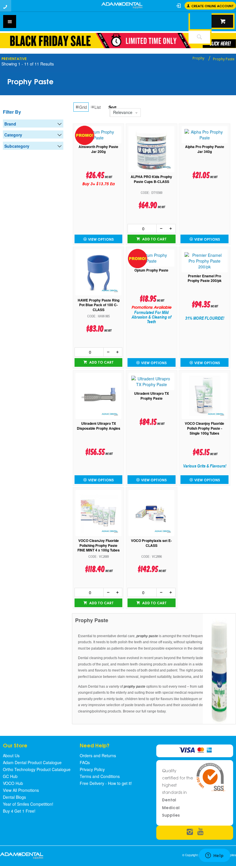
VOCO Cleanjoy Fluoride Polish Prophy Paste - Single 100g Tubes (204, 428)
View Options (101, 239)
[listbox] (138, 112)
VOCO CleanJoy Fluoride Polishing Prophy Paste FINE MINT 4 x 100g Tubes (98, 545)
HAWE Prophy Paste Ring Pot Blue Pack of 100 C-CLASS (98, 305)
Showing (27, 64)
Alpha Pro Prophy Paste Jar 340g (204, 149)
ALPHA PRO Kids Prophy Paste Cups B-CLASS (151, 179)
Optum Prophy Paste (151, 270)
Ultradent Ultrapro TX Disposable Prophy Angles (98, 426)
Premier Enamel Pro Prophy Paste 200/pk (205, 278)
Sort (113, 107)
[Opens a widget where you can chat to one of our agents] (214, 856)
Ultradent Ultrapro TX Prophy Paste (151, 396)
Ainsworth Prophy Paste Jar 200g (98, 149)
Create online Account (212, 5)
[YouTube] (200, 832)
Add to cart (154, 239)
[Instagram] (190, 832)
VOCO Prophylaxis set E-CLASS (151, 543)
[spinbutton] (142, 228)
